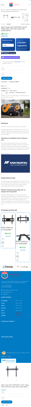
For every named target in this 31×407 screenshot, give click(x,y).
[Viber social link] (20, 1)
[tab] (6, 92)
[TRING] (8, 266)
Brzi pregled (3, 246)
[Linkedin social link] (16, 1)
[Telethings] (23, 266)
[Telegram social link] (18, 1)
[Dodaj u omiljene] (3, 239)
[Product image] (23, 233)
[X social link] (12, 1)
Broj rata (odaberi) (6, 42)
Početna (3, 24)
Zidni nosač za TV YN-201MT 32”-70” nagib (7, 230)
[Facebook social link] (10, 1)
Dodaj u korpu (7, 78)
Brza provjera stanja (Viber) (11, 57)
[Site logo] (15, 4)
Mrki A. (9, 356)
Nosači (9, 24)
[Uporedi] (3, 405)
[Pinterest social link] (14, 1)
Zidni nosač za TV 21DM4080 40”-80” (22, 243)
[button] (3, 242)
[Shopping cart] (29, 5)
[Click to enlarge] (3, 9)
